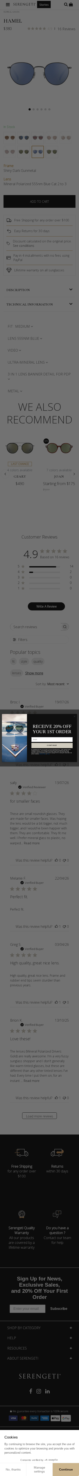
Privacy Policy (43, 753)
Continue (66, 1469)
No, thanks (13, 1469)
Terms (48, 753)
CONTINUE (52, 746)
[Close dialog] (74, 716)
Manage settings (39, 1469)
